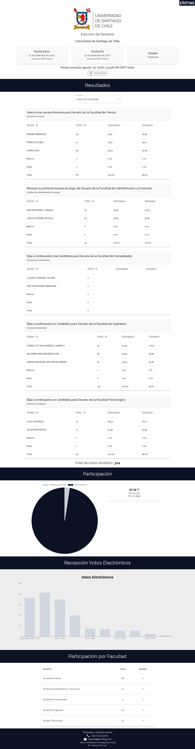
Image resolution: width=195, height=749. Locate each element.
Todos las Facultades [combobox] (87, 99)
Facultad (79, 95)
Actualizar (100, 73)
